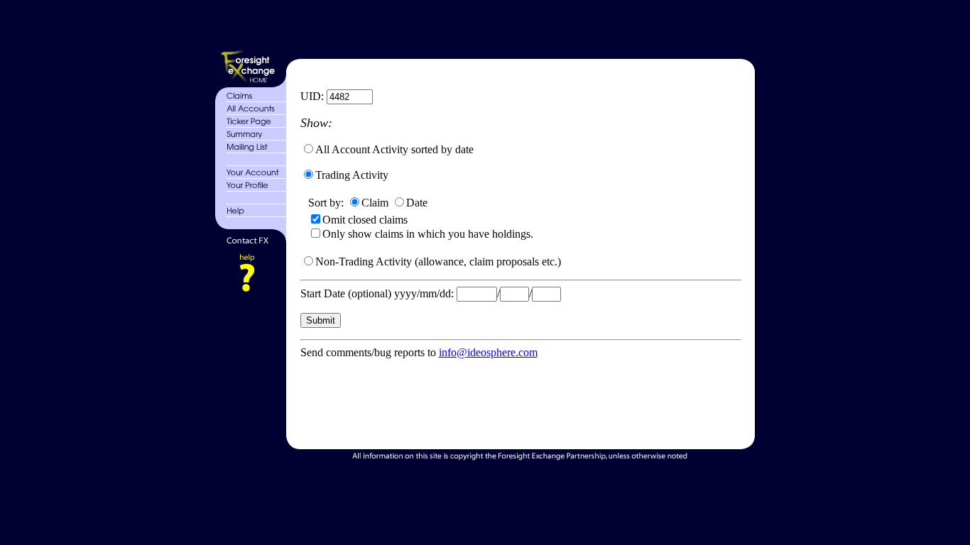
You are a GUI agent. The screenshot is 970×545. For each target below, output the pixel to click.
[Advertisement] (519, 27)
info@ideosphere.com (488, 352)
